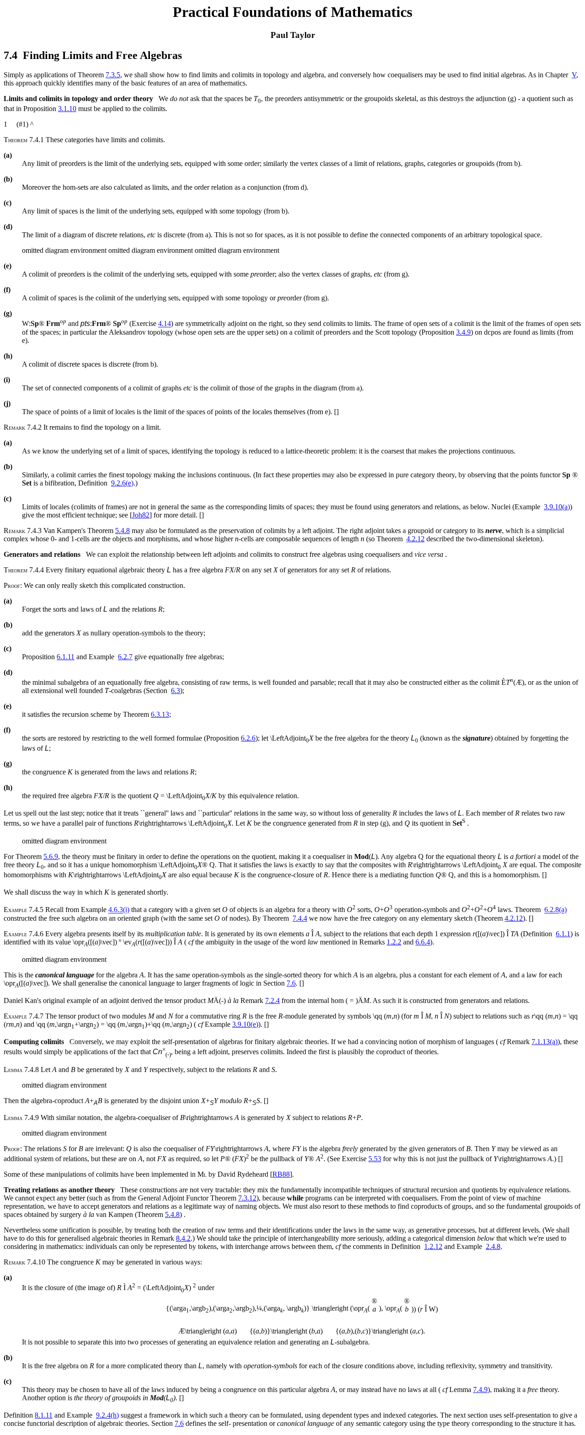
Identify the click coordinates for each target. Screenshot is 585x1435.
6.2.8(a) (555, 910)
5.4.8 (122, 530)
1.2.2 (394, 942)
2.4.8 (493, 1246)
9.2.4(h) (107, 1415)
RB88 (281, 1174)
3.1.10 (67, 108)
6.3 (175, 690)
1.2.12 (433, 1246)
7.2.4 (272, 1000)
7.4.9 (480, 1389)
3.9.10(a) (557, 507)
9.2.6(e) (122, 483)
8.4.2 (183, 1238)
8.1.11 (44, 1415)
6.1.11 (65, 657)
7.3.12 (247, 1198)
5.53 (374, 1159)
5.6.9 (50, 856)
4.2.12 (415, 539)
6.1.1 (563, 934)
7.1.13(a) (545, 1042)
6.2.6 (248, 738)
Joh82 (140, 515)
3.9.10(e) (245, 1024)
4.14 (164, 324)
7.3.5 (113, 75)
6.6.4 (422, 942)
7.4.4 (299, 918)
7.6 (291, 983)
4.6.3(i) (118, 910)
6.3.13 (160, 714)
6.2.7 (125, 657)
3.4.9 (463, 332)
